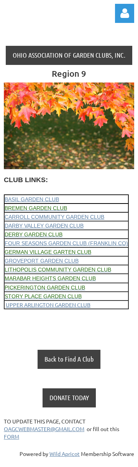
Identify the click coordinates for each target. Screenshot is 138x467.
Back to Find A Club (69, 359)
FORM (11, 436)
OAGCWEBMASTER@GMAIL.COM (44, 428)
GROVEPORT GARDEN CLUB (42, 261)
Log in (124, 13)
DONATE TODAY (69, 397)
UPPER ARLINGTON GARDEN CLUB (48, 304)
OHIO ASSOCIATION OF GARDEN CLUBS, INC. (69, 55)
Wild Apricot (64, 453)
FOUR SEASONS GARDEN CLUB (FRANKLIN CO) (66, 243)
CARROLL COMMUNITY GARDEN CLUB (54, 217)
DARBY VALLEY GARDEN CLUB (44, 226)
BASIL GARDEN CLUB (32, 199)
